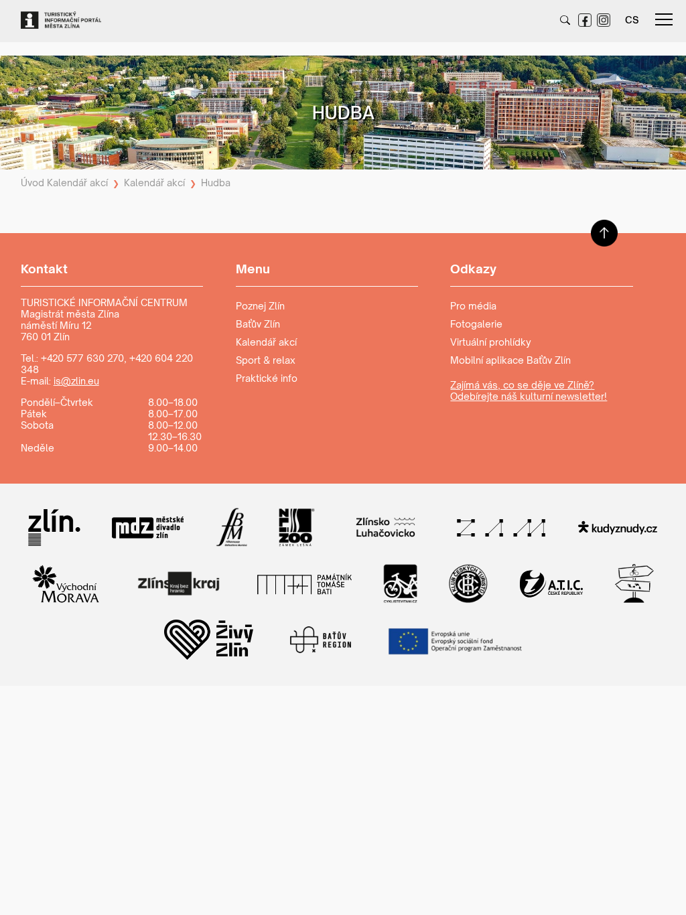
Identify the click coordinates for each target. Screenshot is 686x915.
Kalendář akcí (77, 182)
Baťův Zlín (258, 324)
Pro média (473, 305)
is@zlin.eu (76, 380)
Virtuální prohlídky (490, 342)
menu (664, 20)
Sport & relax (265, 360)
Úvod (32, 182)
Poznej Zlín (260, 305)
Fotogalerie (476, 324)
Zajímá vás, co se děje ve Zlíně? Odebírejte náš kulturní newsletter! (528, 390)
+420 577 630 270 (82, 358)
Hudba (215, 182)
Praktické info (266, 378)
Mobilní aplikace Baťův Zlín (510, 360)
